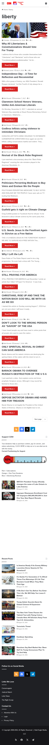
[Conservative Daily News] (15, 3)
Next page (38, 419)
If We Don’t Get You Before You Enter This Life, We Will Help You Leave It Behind (32, 593)
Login (6, 716)
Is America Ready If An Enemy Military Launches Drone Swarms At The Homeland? (32, 568)
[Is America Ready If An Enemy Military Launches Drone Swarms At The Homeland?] (8, 568)
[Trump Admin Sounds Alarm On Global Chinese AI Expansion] (8, 605)
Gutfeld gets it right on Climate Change (24, 209)
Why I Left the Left (12, 254)
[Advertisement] (24, 529)
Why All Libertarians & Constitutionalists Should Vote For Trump (19, 47)
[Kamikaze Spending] (8, 640)
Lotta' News (6, 696)
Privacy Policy (9, 720)
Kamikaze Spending (25, 637)
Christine (6, 40)
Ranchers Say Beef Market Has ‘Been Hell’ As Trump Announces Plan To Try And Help (32, 649)
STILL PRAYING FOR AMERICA (19, 275)
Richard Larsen (9, 70)
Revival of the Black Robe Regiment (22, 155)
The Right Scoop (7, 700)
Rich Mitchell (8, 251)
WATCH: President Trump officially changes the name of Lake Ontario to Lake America (32, 484)
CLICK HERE (20, 446)
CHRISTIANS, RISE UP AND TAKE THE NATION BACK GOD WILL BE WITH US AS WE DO (23, 298)
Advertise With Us (10, 713)
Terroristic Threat (24, 626)
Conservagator (7, 688)
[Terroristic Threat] (8, 629)
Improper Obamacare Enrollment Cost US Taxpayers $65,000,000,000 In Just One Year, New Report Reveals (32, 495)
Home (5, 10)
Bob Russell (7, 98)
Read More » (10, 65)
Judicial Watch (7, 692)
